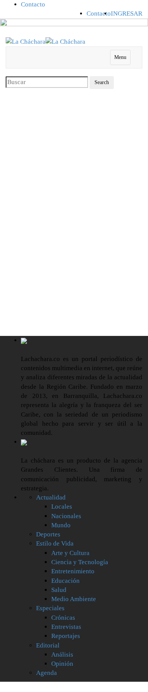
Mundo (61, 525)
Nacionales (66, 516)
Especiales (50, 608)
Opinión (62, 663)
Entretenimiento (72, 571)
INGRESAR (126, 13)
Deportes (48, 534)
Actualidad (51, 497)
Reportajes (65, 636)
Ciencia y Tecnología (79, 562)
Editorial (48, 645)
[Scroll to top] (5, 686)
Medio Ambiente (73, 599)
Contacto (33, 4)
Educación (65, 580)
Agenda (46, 672)
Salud (58, 589)
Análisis (62, 654)
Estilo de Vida (55, 543)
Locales (61, 506)
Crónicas (63, 617)
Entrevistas (66, 626)
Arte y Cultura (70, 553)
